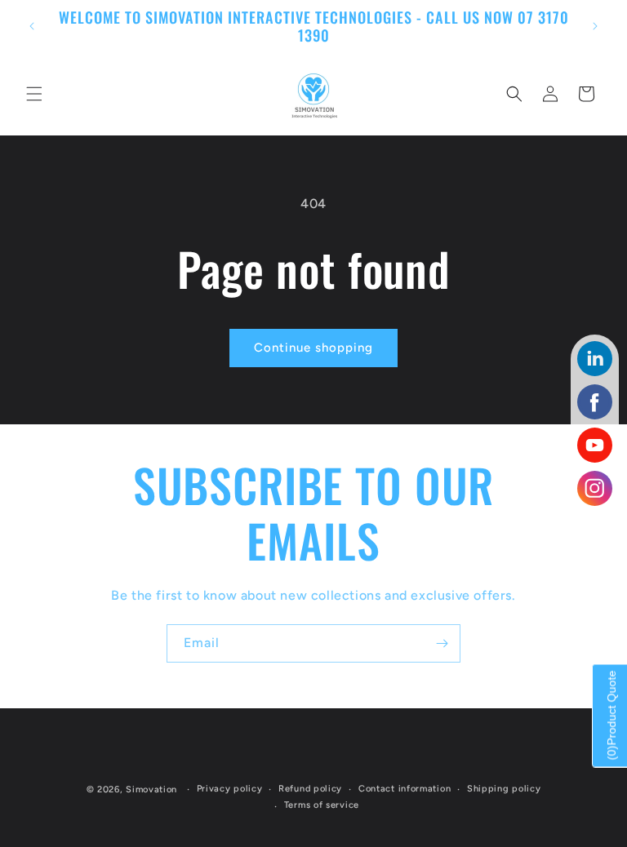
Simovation (151, 789)
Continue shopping (313, 347)
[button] (34, 94)
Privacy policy (230, 788)
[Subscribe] (442, 643)
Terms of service (321, 805)
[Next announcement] (595, 26)
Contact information (404, 788)
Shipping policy (504, 788)
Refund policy (310, 788)
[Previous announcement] (32, 26)
